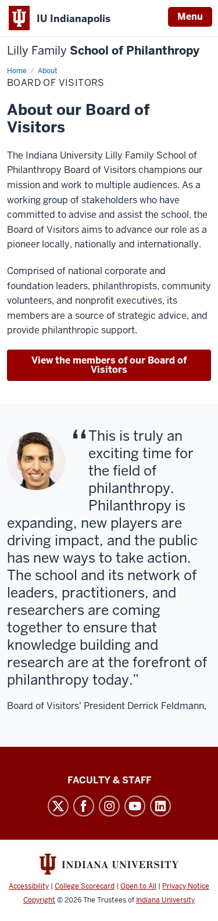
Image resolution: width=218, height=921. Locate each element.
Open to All (138, 886)
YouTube (134, 806)
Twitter (58, 806)
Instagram (109, 806)
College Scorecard (85, 886)
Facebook (83, 806)
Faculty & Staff (109, 780)
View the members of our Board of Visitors (109, 365)
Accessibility (29, 886)
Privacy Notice (185, 886)
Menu (190, 16)
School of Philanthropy (103, 50)
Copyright (39, 900)
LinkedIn (160, 806)
